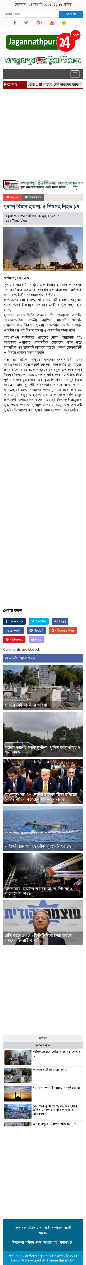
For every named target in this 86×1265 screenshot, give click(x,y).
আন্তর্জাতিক (34, 197)
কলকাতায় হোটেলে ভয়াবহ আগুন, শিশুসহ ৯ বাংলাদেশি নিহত (39, 891)
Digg (62, 621)
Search (71, 14)
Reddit (38, 630)
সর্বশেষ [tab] (43, 1038)
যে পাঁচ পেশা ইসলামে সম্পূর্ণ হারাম (56, 1088)
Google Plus (65, 630)
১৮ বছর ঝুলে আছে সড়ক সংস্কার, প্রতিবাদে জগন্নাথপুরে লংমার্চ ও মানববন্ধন (55, 1110)
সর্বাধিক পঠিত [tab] (43, 1045)
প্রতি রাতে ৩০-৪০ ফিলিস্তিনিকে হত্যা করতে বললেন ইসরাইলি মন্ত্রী (38, 938)
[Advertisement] (43, 137)
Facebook (15, 621)
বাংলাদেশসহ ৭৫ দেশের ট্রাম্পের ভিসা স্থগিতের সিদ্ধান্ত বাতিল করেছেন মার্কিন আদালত (41, 797)
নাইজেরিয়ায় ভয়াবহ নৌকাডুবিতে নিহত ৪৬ (38, 846)
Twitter (40, 621)
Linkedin (15, 630)
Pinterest (16, 639)
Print (38, 639)
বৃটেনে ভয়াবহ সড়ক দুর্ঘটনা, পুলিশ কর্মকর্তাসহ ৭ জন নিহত (42, 750)
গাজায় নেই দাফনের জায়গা (54, 84)
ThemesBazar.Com (61, 1260)
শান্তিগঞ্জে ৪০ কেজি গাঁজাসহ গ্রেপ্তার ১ (57, 1054)
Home (14, 197)
